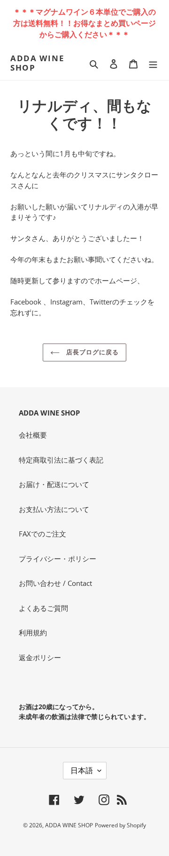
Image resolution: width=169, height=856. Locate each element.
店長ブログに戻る (91, 352)
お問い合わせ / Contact (55, 583)
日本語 (81, 770)
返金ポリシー (40, 657)
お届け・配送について (54, 484)
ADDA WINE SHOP (37, 63)
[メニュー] (153, 63)
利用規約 (33, 632)
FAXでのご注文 (42, 533)
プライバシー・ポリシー (57, 558)
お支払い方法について (54, 509)
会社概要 (33, 435)
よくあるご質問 (43, 608)
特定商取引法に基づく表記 (61, 459)
